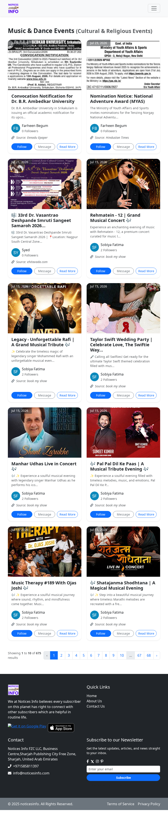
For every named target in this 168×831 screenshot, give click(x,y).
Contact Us (96, 706)
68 (149, 655)
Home (92, 695)
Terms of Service (120, 804)
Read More (67, 147)
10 (122, 655)
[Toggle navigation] (154, 8)
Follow (21, 147)
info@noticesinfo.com (31, 773)
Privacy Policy (149, 804)
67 (139, 655)
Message (44, 147)
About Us (94, 701)
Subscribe (123, 778)
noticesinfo (29, 804)
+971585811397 (26, 766)
